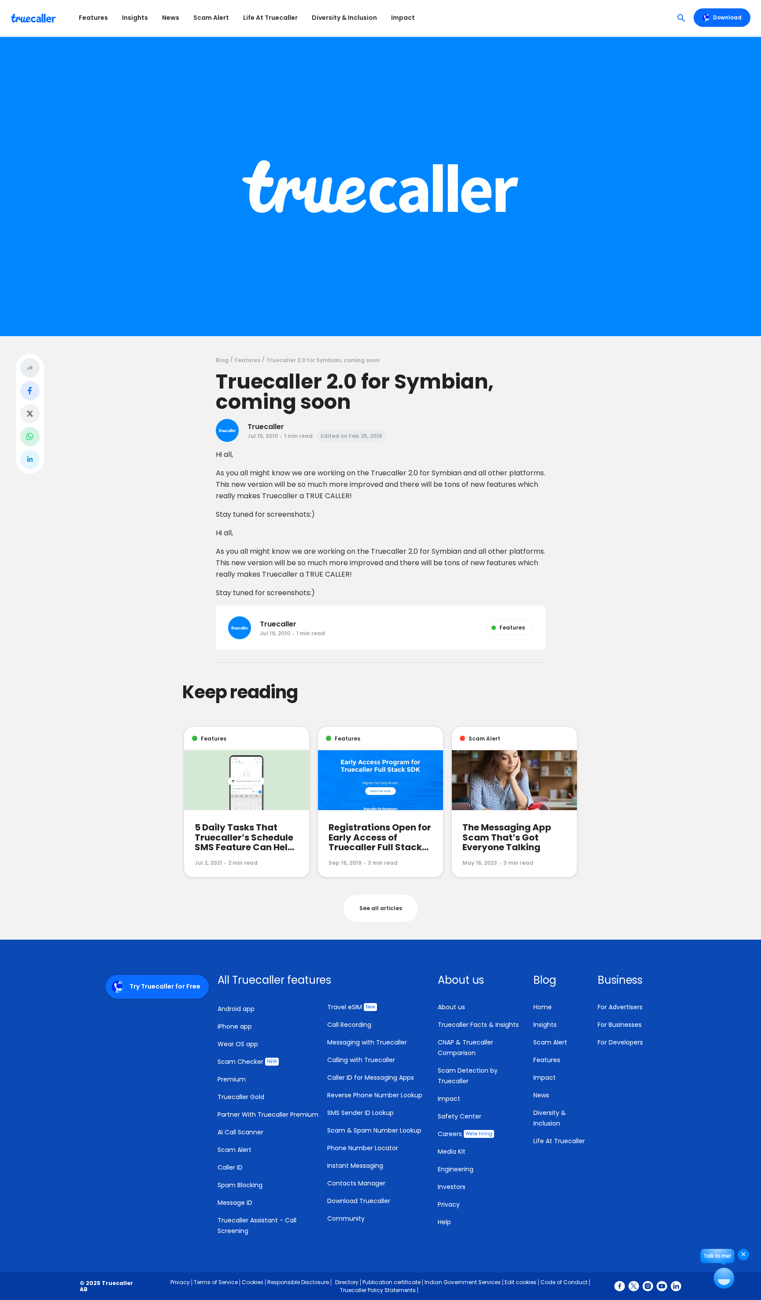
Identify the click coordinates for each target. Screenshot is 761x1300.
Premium (232, 1079)
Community (346, 1218)
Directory (346, 1282)
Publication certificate (391, 1282)
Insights (135, 17)
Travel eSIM (351, 1007)
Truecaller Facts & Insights (478, 1024)
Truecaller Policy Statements (378, 1290)
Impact (403, 17)
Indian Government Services (463, 1282)
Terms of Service (216, 1282)
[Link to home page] (34, 17)
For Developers (620, 1042)
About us (451, 1007)
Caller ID (230, 1167)
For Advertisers (620, 1007)
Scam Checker (247, 1061)
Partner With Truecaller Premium (268, 1114)
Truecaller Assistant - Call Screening (257, 1225)
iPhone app (235, 1026)
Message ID (235, 1202)
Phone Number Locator (362, 1148)
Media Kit (451, 1151)
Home (542, 1007)
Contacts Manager (356, 1183)
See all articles (380, 908)
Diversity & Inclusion (344, 17)
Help (444, 1222)
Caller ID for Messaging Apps (370, 1077)
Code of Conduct (563, 1282)
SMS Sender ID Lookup (360, 1112)
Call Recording (349, 1024)
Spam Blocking (240, 1185)
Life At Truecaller (270, 17)
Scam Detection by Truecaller (468, 1075)
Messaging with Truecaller (367, 1042)
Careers (465, 1134)
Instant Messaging (355, 1165)
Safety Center (459, 1116)
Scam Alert (211, 17)
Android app (236, 1008)
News (170, 17)
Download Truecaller (358, 1200)
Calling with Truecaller (361, 1060)
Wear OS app (238, 1044)
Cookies (252, 1282)
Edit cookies (520, 1282)
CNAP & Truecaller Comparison (465, 1047)
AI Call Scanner (240, 1132)
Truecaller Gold (241, 1097)
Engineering (455, 1169)
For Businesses (620, 1024)
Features (93, 17)
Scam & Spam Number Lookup (374, 1130)
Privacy (449, 1204)
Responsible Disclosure (298, 1282)
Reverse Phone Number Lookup (374, 1095)
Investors (451, 1186)
